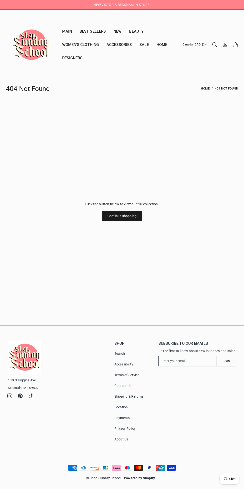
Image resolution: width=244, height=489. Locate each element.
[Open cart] (235, 45)
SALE (144, 44)
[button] (10, 396)
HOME (162, 44)
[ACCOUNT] (225, 45)
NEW (117, 31)
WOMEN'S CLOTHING (80, 44)
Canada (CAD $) (193, 44)
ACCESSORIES (119, 44)
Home (205, 88)
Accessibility (123, 364)
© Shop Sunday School (103, 478)
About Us (121, 439)
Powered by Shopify (139, 478)
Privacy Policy (125, 428)
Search (119, 353)
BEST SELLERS (93, 31)
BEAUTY (136, 31)
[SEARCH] (214, 45)
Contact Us (123, 386)
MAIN (67, 31)
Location (121, 407)
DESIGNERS (72, 58)
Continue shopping (122, 216)
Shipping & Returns (129, 396)
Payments (122, 418)
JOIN (226, 361)
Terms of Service (126, 375)
